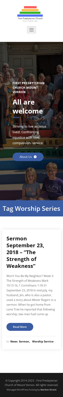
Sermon (24, 341)
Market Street (48, 389)
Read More (20, 327)
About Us (26, 157)
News (14, 341)
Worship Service (43, 341)
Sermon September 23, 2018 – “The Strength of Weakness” (25, 252)
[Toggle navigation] (31, 29)
